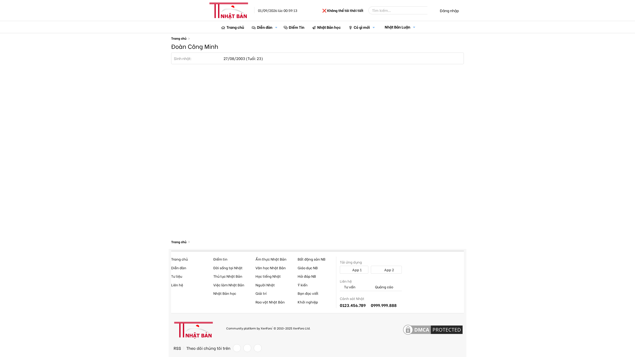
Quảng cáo (383, 287)
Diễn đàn (264, 27)
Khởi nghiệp (308, 301)
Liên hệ (177, 284)
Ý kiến (303, 284)
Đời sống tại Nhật (228, 267)
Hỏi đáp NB (307, 276)
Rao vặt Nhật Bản (270, 301)
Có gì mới (362, 27)
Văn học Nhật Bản (270, 267)
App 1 (356, 269)
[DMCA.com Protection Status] (433, 330)
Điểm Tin (296, 27)
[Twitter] (247, 348)
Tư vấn (349, 287)
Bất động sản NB (311, 259)
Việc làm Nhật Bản (228, 284)
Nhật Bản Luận (397, 27)
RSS (177, 348)
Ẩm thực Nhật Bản (270, 259)
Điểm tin (220, 259)
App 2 (388, 269)
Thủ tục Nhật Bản (227, 276)
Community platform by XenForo (268, 328)
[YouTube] (258, 348)
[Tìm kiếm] (431, 10)
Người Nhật (265, 284)
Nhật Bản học (329, 27)
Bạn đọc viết (308, 293)
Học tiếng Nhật (268, 276)
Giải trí (261, 293)
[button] (276, 27)
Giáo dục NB (308, 267)
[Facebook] (237, 348)
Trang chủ (235, 27)
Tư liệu (176, 276)
